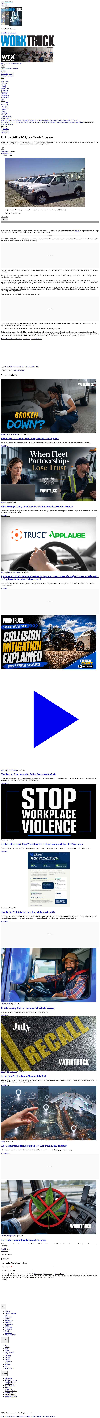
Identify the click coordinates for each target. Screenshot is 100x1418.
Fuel (2, 78)
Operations (4, 92)
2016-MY (24, 367)
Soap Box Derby (25, 122)
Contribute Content (69, 122)
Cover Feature (8, 2)
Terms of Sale (22, 1416)
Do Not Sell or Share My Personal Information (41, 1416)
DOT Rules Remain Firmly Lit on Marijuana (23, 1240)
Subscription (4, 122)
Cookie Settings (88, 122)
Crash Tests (17, 367)
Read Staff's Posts (6, 153)
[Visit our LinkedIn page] (4, 1259)
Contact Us (59, 122)
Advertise (53, 122)
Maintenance (5, 88)
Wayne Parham (12, 770)
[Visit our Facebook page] (2, 1259)
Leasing (3, 85)
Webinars (63, 120)
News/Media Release (13, 572)
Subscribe (4, 33)
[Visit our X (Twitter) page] (6, 1259)
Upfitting (3, 109)
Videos (15, 120)
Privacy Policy (5, 1416)
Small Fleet (4, 102)
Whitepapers (52, 120)
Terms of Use (14, 1416)
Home (3, 132)
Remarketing (5, 95)
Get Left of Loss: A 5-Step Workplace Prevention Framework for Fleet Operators (42, 844)
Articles (18, 2)
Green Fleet (4, 81)
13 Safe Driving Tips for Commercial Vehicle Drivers (27, 1008)
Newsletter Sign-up (14, 122)
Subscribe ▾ (5, 6)
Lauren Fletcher (16, 434)
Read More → (5, 446)
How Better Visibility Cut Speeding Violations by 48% (28, 912)
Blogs (11, 120)
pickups (77, 231)
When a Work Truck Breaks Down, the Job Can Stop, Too (30, 438)
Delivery (3, 70)
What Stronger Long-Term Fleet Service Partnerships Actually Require (37, 506)
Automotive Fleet (19, 370)
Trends (29, 367)
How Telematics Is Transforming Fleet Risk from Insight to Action (34, 1145)
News (14, 2)
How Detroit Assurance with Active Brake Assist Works (28, 774)
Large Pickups (9, 367)
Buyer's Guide (73, 120)
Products (29, 120)
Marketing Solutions (7, 124)
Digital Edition (12, 33)
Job (67, 120)
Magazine (35, 120)
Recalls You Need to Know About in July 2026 (23, 1076)
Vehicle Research (6, 117)
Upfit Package (35, 122)
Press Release (79, 122)
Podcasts (40, 120)
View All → (4, 1251)
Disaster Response (6, 74)
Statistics (46, 120)
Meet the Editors (45, 122)
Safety (3, 99)
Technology (4, 106)
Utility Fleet (4, 113)
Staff (8, 1004)
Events (58, 120)
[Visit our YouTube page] (8, 1259)
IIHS (33, 367)
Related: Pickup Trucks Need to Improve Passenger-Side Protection (21, 339)
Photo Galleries (22, 120)
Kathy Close (11, 1236)
